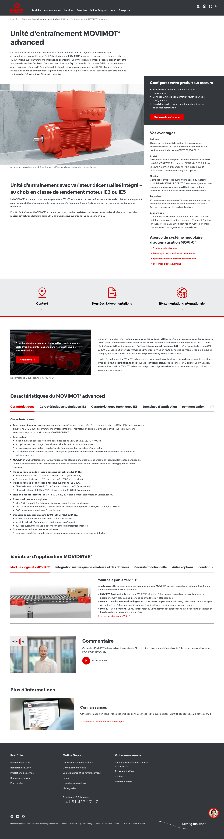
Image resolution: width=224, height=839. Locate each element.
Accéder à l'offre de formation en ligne (103, 721)
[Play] (86, 661)
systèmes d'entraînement (167, 263)
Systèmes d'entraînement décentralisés (174, 258)
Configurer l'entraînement (167, 116)
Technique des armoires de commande (174, 253)
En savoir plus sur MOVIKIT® (115, 616)
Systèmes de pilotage (165, 248)
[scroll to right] (213, 406)
